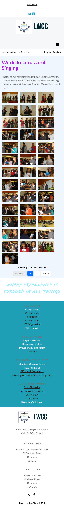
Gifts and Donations (32, 371)
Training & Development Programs (32, 375)
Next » (46, 273)
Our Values (32, 398)
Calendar (32, 351)
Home (5, 52)
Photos (25, 52)
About (14, 52)
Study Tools (32, 320)
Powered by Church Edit (32, 503)
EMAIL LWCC (32, 4)
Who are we (32, 313)
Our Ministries (32, 387)
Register (57, 52)
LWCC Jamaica (32, 324)
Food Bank (32, 316)
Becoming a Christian (32, 391)
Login (47, 52)
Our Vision (32, 395)
